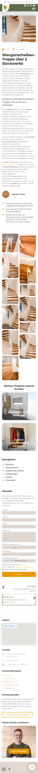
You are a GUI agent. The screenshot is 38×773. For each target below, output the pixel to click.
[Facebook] (25, 5)
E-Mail (4, 517)
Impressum (14, 767)
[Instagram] (28, 5)
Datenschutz (24, 767)
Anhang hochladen (10, 558)
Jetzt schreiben (19, 751)
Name (4, 510)
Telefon (5, 524)
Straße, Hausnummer (11, 544)
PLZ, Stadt (6, 551)
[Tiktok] (31, 5)
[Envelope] (34, 5)
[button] (33, 8)
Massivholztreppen (10, 165)
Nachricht (6, 531)
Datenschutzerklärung (11, 565)
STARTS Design (26, 769)
